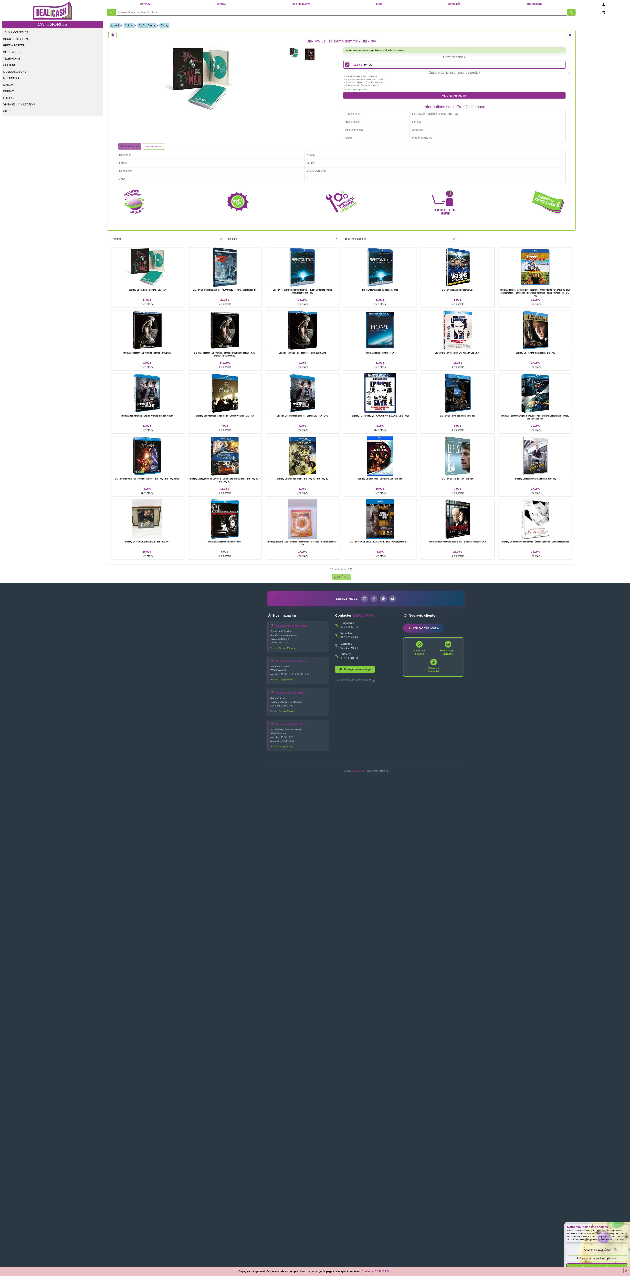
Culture (9, 65)
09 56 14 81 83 (349, 658)
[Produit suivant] (570, 73)
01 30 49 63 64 (349, 627)
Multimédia (11, 78)
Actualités (454, 3)
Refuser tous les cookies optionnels (597, 1258)
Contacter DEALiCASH (376, 1271)
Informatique (13, 52)
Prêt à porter (14, 45)
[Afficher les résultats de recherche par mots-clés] (571, 12)
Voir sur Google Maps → (283, 648)
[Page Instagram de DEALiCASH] (364, 598)
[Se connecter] (604, 4)
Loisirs (8, 98)
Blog (379, 3)
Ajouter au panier (454, 95)
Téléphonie (11, 58)
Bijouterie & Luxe (16, 39)
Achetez (145, 3)
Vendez (221, 3)
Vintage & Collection (19, 104)
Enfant (8, 91)
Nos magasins (301, 3)
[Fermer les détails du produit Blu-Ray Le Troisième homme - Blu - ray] (112, 35)
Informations (534, 3)
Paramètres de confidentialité (354, 680)
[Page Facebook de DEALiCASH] (383, 598)
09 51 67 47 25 (349, 637)
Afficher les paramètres (597, 1249)
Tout (111, 12)
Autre (7, 111)
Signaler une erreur (154, 146)
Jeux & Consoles (15, 32)
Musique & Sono (14, 71)
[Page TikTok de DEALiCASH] (373, 598)
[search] (341, 12)
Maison (8, 84)
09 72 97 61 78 (349, 647)
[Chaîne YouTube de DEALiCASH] (392, 598)
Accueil (115, 25)
